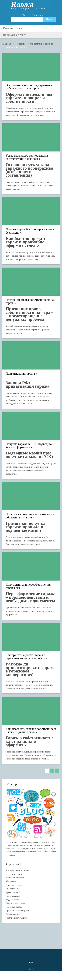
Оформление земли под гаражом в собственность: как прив (29, 87)
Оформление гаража (15, 903)
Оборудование (12, 888)
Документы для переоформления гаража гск (28, 586)
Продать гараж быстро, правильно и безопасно (30, 231)
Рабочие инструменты (16, 918)
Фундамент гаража (15, 878)
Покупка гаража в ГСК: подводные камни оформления (29, 445)
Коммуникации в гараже (17, 870)
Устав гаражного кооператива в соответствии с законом (27, 157)
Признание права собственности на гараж (30, 301)
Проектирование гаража (17, 910)
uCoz (31, 969)
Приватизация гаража (20, 373)
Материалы (11, 881)
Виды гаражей (12, 899)
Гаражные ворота (14, 874)
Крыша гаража (13, 892)
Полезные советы (14, 907)
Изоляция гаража (14, 885)
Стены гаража (12, 914)
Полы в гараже (13, 896)
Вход (24, 15)
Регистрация (38, 15)
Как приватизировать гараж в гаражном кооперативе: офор (25, 656)
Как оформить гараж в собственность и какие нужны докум (31, 730)
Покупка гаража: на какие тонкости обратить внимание (30, 516)
